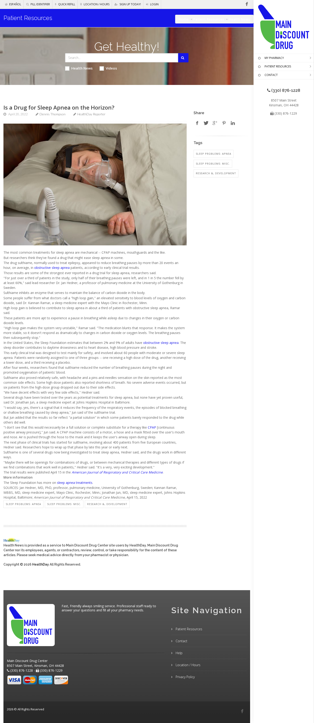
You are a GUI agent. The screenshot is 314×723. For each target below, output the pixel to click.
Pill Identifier (40, 4)
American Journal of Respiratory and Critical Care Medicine (117, 472)
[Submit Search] (183, 57)
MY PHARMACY (274, 58)
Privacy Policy (185, 677)
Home (184, 19)
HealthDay (40, 564)
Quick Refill (66, 4)
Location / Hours (96, 4)
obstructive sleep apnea (52, 267)
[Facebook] (242, 711)
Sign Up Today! (130, 4)
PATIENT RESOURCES (278, 66)
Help (179, 653)
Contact (181, 641)
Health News (82, 68)
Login (154, 4)
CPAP (152, 427)
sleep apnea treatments (74, 482)
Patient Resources (208, 19)
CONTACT (271, 75)
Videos (111, 68)
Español (15, 4)
